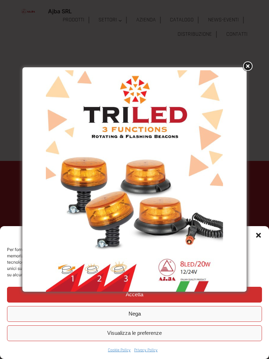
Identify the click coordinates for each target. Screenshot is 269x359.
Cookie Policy (119, 350)
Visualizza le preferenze (134, 333)
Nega (135, 314)
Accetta (134, 294)
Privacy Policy (146, 350)
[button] (258, 235)
